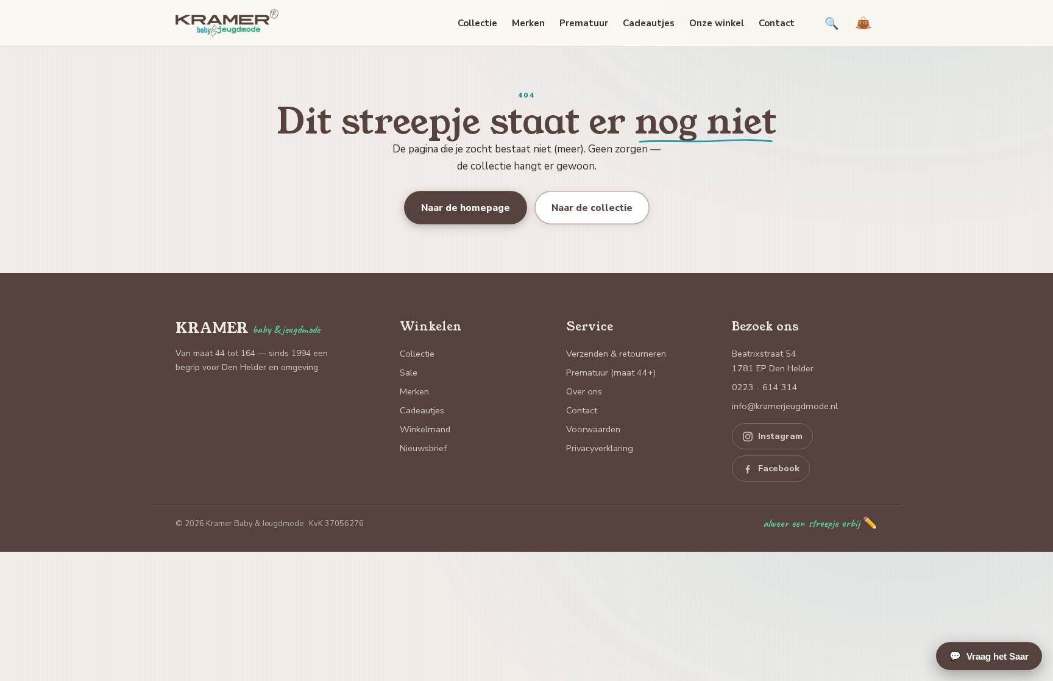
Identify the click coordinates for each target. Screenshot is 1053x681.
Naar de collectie (592, 207)
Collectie (477, 23)
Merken (528, 23)
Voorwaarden (593, 429)
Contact (777, 23)
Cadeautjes (649, 23)
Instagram (780, 436)
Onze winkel (716, 23)
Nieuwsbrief (423, 448)
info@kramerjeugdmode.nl (785, 406)
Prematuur (583, 23)
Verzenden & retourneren (616, 354)
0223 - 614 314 (765, 387)
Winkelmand (425, 429)
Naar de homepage (465, 207)
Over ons (584, 391)
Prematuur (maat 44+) (611, 372)
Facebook (779, 468)
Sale (408, 372)
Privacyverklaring (599, 448)
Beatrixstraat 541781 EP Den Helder (773, 361)
